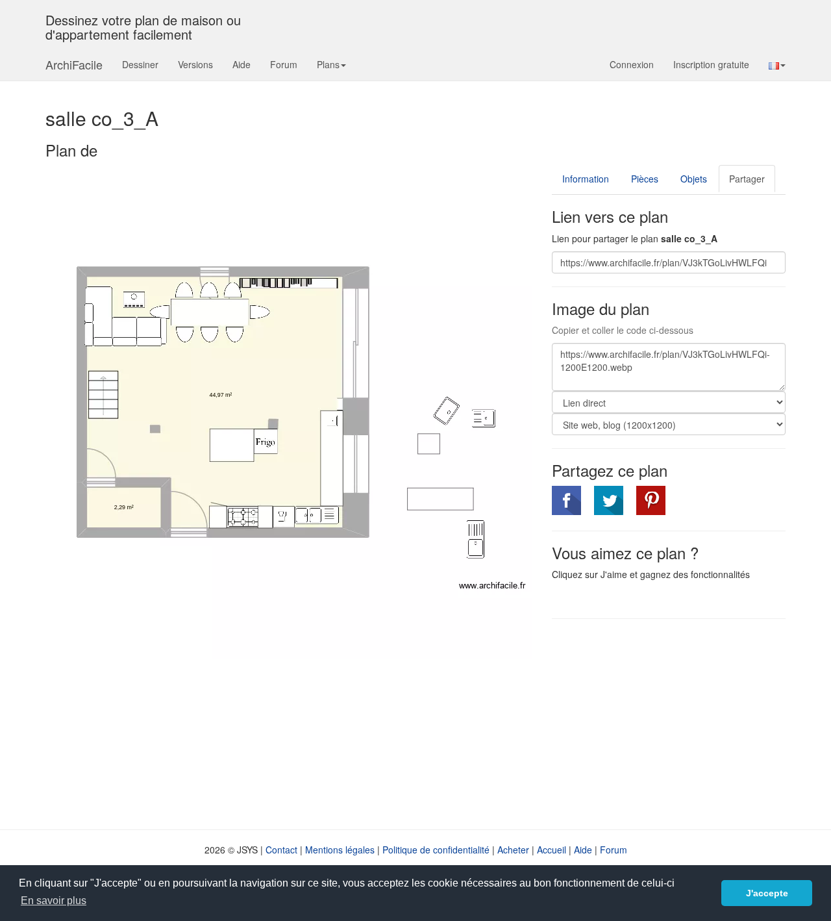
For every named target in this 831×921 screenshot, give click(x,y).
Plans (328, 64)
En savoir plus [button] (53, 900)
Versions (195, 64)
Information (585, 178)
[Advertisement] (661, 723)
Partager (747, 178)
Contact (281, 849)
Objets (693, 178)
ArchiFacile (74, 64)
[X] (608, 500)
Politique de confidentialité (436, 849)
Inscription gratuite (711, 64)
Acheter (513, 849)
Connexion (632, 64)
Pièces (644, 178)
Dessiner (140, 64)
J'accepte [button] (767, 893)
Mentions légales (340, 849)
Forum (283, 64)
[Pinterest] (650, 500)
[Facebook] (566, 500)
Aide (241, 64)
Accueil (551, 849)
